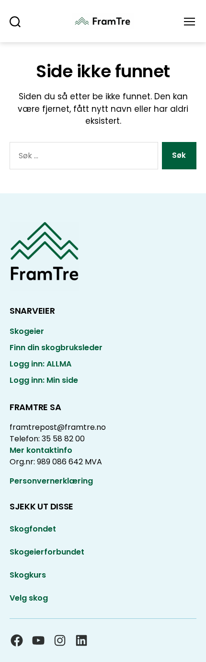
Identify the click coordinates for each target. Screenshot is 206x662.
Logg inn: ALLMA (40, 363)
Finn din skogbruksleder (56, 347)
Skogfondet (33, 528)
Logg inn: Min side (44, 380)
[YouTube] (38, 640)
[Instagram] (60, 640)
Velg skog (29, 597)
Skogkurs (28, 574)
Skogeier (27, 331)
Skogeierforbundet (47, 551)
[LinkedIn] (81, 640)
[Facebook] (17, 640)
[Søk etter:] (82, 157)
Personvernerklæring (51, 480)
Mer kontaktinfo (41, 450)
